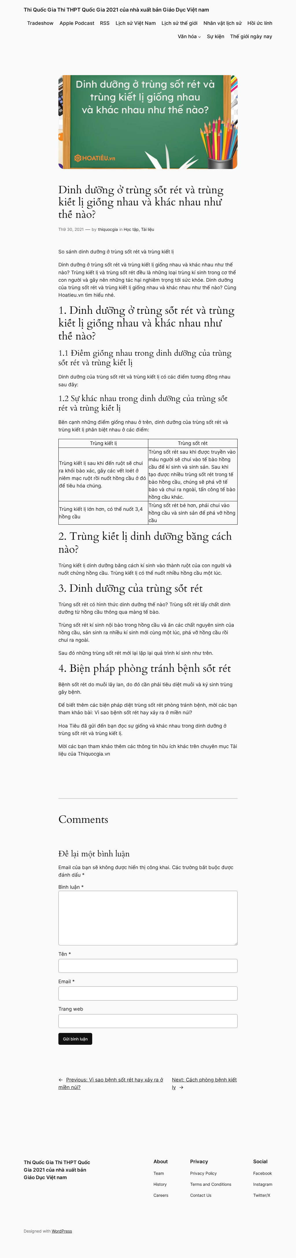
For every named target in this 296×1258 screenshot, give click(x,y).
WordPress (62, 1231)
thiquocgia (108, 229)
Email (66, 981)
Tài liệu (147, 229)
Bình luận (71, 887)
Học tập (131, 229)
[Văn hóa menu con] (199, 36)
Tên (64, 954)
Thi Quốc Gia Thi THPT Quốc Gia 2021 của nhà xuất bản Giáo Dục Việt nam (116, 10)
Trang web (70, 1009)
